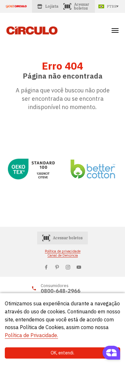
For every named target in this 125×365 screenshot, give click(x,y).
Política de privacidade (62, 251)
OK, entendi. (62, 353)
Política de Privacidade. (31, 335)
